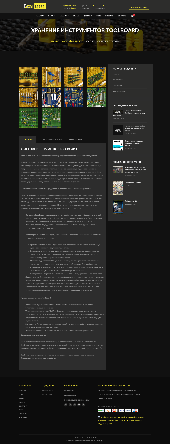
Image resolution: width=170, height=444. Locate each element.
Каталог (63, 16)
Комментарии (76, 139)
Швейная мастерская (133, 182)
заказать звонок (139, 7)
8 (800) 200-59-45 (69, 6)
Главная (40, 16)
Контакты (122, 16)
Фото (98, 16)
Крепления (117, 85)
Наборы (116, 74)
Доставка (88, 16)
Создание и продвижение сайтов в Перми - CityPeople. (85, 441)
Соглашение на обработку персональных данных (119, 394)
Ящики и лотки (119, 91)
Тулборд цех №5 (131, 201)
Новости (109, 16)
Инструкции (47, 394)
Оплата (76, 16)
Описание (28, 139)
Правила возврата (106, 398)
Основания (117, 80)
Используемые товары (51, 139)
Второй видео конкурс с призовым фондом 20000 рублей (134, 143)
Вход (105, 6)
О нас (51, 16)
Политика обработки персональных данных (117, 391)
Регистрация (97, 6)
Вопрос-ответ (47, 391)
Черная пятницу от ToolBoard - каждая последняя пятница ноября (136, 128)
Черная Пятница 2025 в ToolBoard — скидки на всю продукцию (129, 113)
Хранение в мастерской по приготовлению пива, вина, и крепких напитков (135, 170)
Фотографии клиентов (72, 41)
